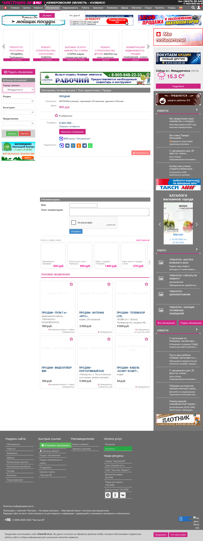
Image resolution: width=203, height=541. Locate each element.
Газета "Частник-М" (115, 460)
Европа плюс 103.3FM (116, 489)
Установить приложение (56, 445)
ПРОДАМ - (54, 312)
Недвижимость (70, 7)
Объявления (52, 7)
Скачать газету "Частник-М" (47, 473)
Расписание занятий (17, 461)
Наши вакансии (15, 479)
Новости (38, 7)
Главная (15, 7)
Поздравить (46, 467)
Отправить (76, 231)
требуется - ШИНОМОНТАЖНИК (179, 293)
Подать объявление (20, 72)
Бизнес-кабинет (80, 444)
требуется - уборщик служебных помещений (181, 310)
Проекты (159, 7)
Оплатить (110, 448)
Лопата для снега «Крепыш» (77, 262)
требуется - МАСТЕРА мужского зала (181, 261)
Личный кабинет (50, 450)
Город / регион (11, 85)
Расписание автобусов (18, 466)
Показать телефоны (69, 126)
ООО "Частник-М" (35, 519)
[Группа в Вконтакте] (123, 495)
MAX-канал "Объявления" (77, 138)
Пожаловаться (142, 152)
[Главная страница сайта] (22, 2)
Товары (172, 7)
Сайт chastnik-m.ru (114, 465)
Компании (112, 7)
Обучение (136, 7)
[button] (159, 223)
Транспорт (98, 7)
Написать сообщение (72, 131)
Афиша (124, 7)
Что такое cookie (178, 534)
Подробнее (178, 86)
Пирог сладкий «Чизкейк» (102, 262)
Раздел (7, 96)
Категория (9, 107)
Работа (85, 7)
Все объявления (166, 322)
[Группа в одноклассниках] (108, 495)
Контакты (11, 475)
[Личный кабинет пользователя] (198, 7)
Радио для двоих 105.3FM (114, 483)
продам (64, 96)
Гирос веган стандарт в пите (132, 262)
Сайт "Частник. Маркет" (117, 469)
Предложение (10, 118)
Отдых (148, 7)
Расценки (110, 444)
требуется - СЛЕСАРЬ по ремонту (183, 277)
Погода (10, 470)
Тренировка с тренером (48, 262)
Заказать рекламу (81, 448)
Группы (26, 7)
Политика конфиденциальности (18, 506)
